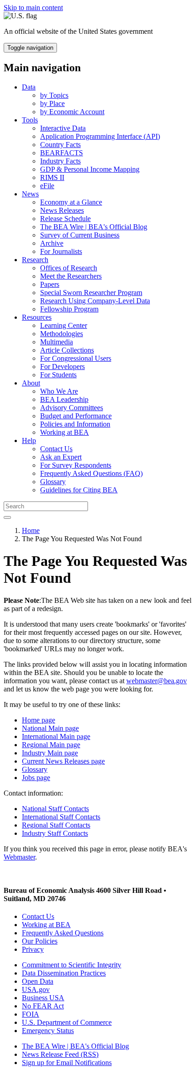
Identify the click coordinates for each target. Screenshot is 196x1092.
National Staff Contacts (55, 808)
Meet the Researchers (71, 276)
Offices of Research (68, 268)
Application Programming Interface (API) (100, 136)
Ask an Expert (61, 457)
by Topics (54, 95)
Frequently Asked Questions (62, 933)
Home (31, 530)
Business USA (43, 998)
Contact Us (56, 449)
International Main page (56, 736)
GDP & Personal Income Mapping (89, 169)
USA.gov (36, 989)
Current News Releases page (63, 761)
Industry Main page (50, 753)
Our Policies (39, 941)
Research (35, 260)
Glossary (53, 481)
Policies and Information (75, 424)
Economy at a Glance (71, 202)
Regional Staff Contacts (56, 825)
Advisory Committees (71, 407)
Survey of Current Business (79, 235)
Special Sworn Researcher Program (91, 292)
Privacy (33, 949)
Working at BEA (64, 432)
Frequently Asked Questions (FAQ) (91, 473)
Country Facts (60, 144)
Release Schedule (65, 218)
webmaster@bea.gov (156, 681)
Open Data (37, 981)
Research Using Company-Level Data (95, 301)
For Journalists (61, 251)
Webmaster (19, 857)
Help (29, 440)
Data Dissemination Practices (64, 973)
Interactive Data (63, 128)
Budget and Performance (76, 416)
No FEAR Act (43, 1006)
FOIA (30, 1014)
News (30, 194)
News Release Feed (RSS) (60, 1054)
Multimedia (56, 342)
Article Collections (67, 350)
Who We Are (59, 391)
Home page (38, 720)
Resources (37, 317)
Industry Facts (60, 161)
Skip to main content (33, 7)
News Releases (62, 210)
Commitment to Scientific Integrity (71, 965)
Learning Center (63, 325)
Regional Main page (51, 745)
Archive (51, 243)
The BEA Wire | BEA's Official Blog (93, 227)
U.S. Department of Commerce (67, 1022)
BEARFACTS (61, 153)
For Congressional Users (75, 358)
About (31, 383)
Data (29, 87)
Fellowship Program (69, 309)
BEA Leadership (64, 399)
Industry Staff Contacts (55, 833)
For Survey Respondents (75, 465)
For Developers (62, 366)
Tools (30, 120)
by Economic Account (72, 112)
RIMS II (52, 177)
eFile (47, 186)
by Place (52, 103)
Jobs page (36, 777)
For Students (58, 375)
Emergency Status (48, 1030)
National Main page (50, 728)
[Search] (7, 517)
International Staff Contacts (61, 817)
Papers (49, 284)
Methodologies (61, 334)
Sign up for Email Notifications (67, 1062)
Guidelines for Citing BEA (79, 490)
